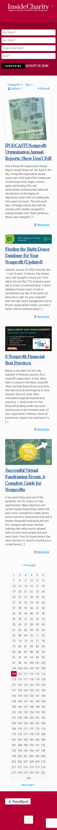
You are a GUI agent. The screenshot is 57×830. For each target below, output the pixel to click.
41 (37, 608)
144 (43, 701)
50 (19, 619)
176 (20, 734)
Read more (43, 224)
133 (14, 695)
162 (43, 717)
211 (14, 767)
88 (31, 651)
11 (37, 580)
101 (37, 662)
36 (43, 602)
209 (37, 761)
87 (25, 651)
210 (43, 761)
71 (37, 635)
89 (37, 651)
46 (31, 613)
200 (20, 756)
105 (25, 668)
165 (25, 723)
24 (43, 591)
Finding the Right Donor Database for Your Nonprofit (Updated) (27, 256)
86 (19, 651)
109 (14, 673)
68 (19, 635)
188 (20, 745)
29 (37, 597)
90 (43, 651)
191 (37, 745)
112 (31, 673)
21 (25, 591)
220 (31, 772)
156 (43, 712)
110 (20, 673)
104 (20, 668)
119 (37, 679)
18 (43, 586)
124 (31, 684)
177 (25, 734)
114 (43, 673)
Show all (44, 88)
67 (14, 635)
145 (14, 706)
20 (19, 591)
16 (31, 586)
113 (37, 673)
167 (37, 723)
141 (25, 701)
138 (43, 695)
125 (37, 684)
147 (25, 706)
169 (14, 728)
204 (43, 756)
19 (14, 591)
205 (14, 761)
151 (14, 712)
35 (37, 602)
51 (25, 619)
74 (19, 641)
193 (14, 750)
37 (14, 608)
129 (25, 690)
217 (14, 772)
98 (19, 662)
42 (43, 608)
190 (31, 745)
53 (37, 619)
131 (37, 690)
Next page (27, 784)
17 (37, 586)
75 (25, 641)
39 (25, 608)
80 (19, 646)
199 (14, 756)
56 (19, 624)
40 (31, 608)
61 (14, 630)
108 (43, 668)
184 (31, 739)
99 (25, 662)
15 (25, 586)
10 (31, 580)
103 (14, 668)
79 (14, 646)
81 (25, 646)
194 (20, 750)
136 (31, 695)
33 (25, 602)
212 (20, 767)
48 (43, 613)
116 (20, 679)
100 (31, 662)
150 (43, 706)
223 (28, 778)
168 (43, 723)
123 (25, 684)
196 (31, 750)
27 (25, 597)
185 (37, 739)
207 (25, 761)
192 (43, 745)
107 (37, 668)
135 (25, 695)
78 (43, 641)
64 (31, 630)
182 (20, 739)
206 (20, 761)
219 (25, 772)
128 (20, 690)
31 (14, 602)
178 (31, 734)
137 (37, 695)
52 (31, 619)
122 (20, 684)
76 (31, 641)
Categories (14, 84)
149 (37, 706)
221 (37, 772)
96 (43, 657)
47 (37, 613)
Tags (27, 84)
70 (31, 635)
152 (20, 712)
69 (25, 635)
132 (43, 690)
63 (25, 630)
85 (14, 651)
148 (31, 706)
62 (19, 630)
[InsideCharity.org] (28, 6)
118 (31, 679)
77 (37, 641)
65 (37, 630)
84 (43, 646)
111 (25, 673)
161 (37, 717)
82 (31, 646)
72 (43, 635)
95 (37, 657)
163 (14, 723)
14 (19, 586)
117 (25, 679)
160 (31, 717)
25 (14, 597)
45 (25, 613)
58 (31, 624)
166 (31, 723)
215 (37, 767)
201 (25, 756)
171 (25, 728)
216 (43, 767)
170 (20, 728)
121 (14, 684)
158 (20, 717)
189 (25, 745)
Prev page (30, 565)
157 (14, 717)
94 (31, 657)
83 (37, 646)
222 (43, 772)
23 (37, 591)
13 (14, 586)
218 (20, 772)
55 (14, 624)
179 (37, 734)
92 (19, 657)
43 (14, 613)
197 (37, 750)
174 (43, 728)
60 (43, 624)
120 (43, 679)
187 (14, 745)
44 (19, 613)
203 (37, 756)
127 (14, 690)
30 (43, 597)
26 (19, 597)
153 (25, 712)
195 (25, 750)
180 (43, 734)
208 (31, 761)
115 (14, 679)
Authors (15, 88)
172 (31, 728)
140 (20, 701)
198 (43, 750)
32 (19, 602)
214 (31, 767)
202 (31, 756)
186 (43, 739)
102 (43, 662)
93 (25, 657)
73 (14, 641)
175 (14, 734)
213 (25, 767)
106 (31, 668)
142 (31, 701)
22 (31, 591)
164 (20, 723)
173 (37, 728)
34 (31, 602)
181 (14, 739)
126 (43, 684)
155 (37, 712)
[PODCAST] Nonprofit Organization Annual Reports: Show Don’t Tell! (28, 152)
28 (31, 597)
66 (43, 630)
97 (14, 662)
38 (19, 608)
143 (37, 701)
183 (25, 739)
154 (31, 712)
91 (14, 657)
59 (37, 624)
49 (14, 619)
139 (14, 701)
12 (43, 580)
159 (25, 717)
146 (20, 706)
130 (31, 690)
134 (20, 695)
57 (25, 624)
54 (43, 619)
